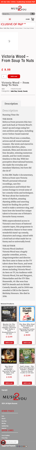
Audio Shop (6, 28)
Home (1, 28)
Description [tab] (11, 103)
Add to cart (14, 76)
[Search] (32, 13)
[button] (18, 2)
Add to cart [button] (9, 342)
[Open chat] (3, 442)
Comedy (12, 28)
